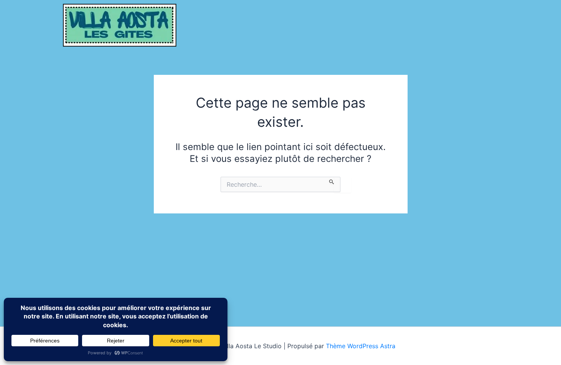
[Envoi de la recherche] (332, 180)
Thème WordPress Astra (360, 346)
